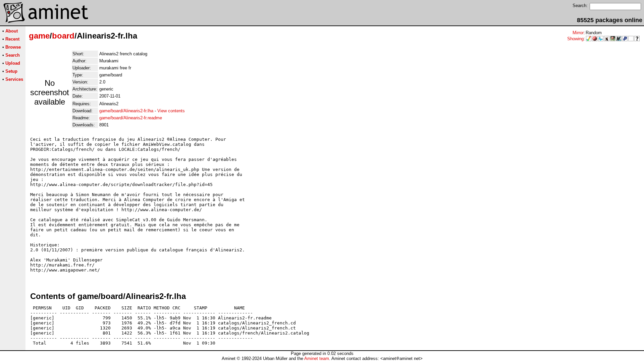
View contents (171, 110)
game (39, 35)
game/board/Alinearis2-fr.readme (130, 117)
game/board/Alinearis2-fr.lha (126, 110)
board (63, 35)
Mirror (578, 32)
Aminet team (316, 358)
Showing (575, 38)
